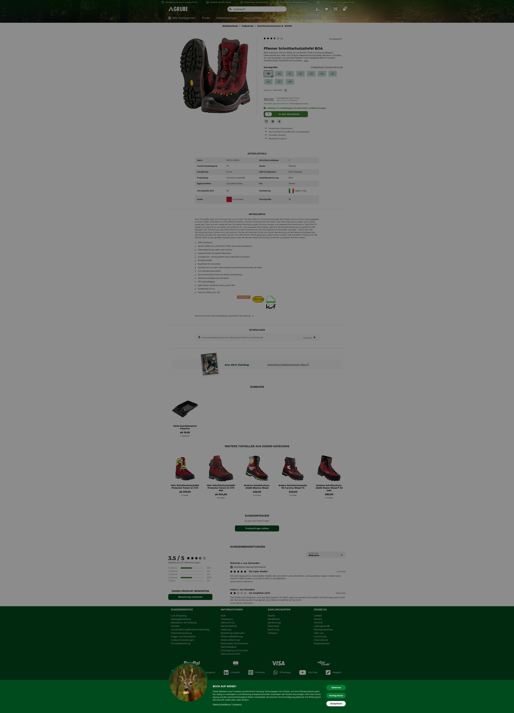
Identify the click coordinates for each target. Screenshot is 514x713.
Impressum (237, 704)
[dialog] (257, 356)
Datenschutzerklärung (222, 704)
